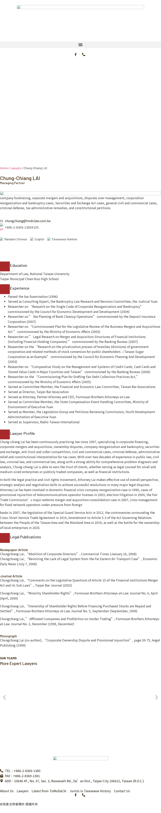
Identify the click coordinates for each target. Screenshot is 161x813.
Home (4, 168)
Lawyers (15, 168)
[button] (80, 44)
